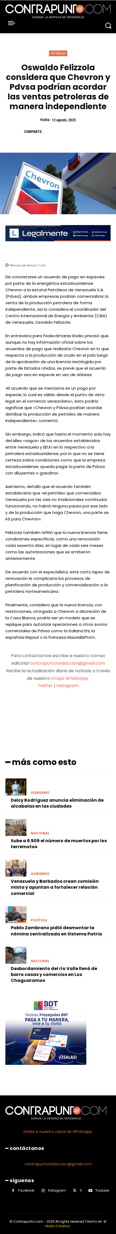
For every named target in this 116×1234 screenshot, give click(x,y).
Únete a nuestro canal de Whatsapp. (58, 1131)
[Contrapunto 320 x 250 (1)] (45, 1069)
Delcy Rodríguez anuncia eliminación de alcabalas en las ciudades (57, 803)
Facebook (26, 1190)
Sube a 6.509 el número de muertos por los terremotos (59, 844)
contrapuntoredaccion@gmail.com (67, 663)
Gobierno (40, 792)
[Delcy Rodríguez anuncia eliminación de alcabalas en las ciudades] (15, 786)
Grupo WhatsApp (70, 678)
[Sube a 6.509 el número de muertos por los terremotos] (15, 827)
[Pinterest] (74, 131)
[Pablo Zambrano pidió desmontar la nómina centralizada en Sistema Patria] (15, 914)
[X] (61, 131)
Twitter (45, 686)
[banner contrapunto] (58, 245)
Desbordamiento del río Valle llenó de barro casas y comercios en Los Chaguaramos (54, 974)
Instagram (67, 686)
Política (39, 920)
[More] (103, 706)
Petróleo (58, 53)
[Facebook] (49, 131)
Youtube (102, 1190)
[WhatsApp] (86, 131)
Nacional (40, 833)
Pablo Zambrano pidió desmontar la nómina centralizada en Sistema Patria (56, 931)
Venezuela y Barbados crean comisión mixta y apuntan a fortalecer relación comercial (55, 887)
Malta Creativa (57, 1226)
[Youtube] (90, 1190)
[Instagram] (43, 1190)
